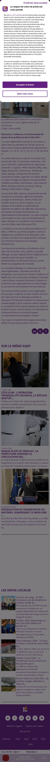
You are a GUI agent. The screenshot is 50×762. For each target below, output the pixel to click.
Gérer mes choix (25, 93)
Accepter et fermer (25, 84)
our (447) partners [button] (16, 15)
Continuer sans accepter (35, 2)
